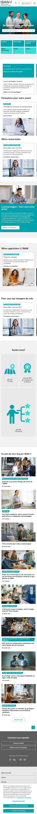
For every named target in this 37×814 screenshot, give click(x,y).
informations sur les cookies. (24, 797)
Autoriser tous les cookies (18, 810)
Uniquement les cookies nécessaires (18, 805)
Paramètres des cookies (18, 801)
